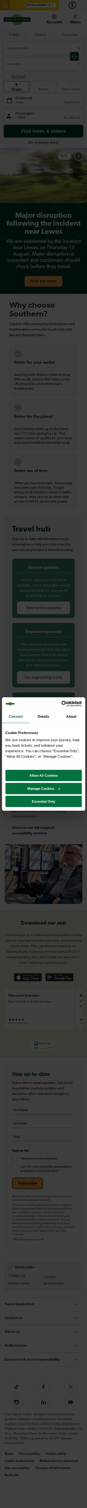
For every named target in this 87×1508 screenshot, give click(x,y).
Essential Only (43, 801)
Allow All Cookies (43, 775)
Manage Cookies (40, 789)
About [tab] (71, 716)
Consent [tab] (16, 716)
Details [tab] (43, 716)
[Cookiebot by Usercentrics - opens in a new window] (62, 704)
